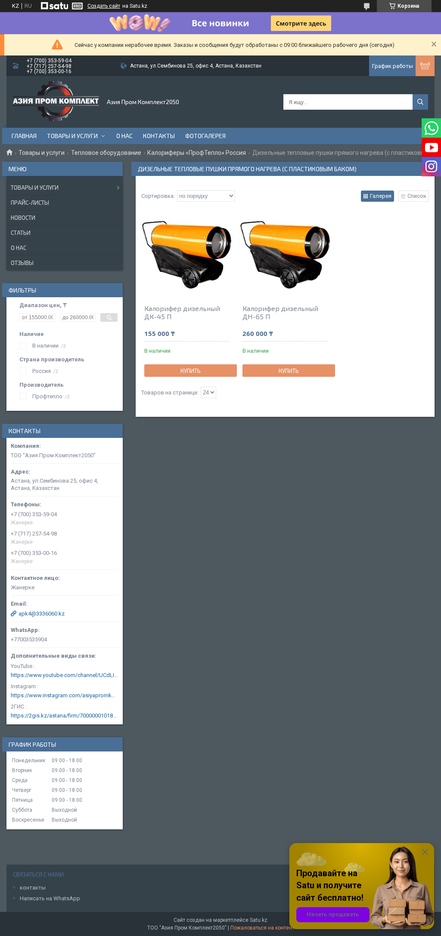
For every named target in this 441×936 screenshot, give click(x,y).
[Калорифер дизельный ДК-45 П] (186, 255)
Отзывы (22, 262)
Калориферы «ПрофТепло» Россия (196, 152)
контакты (33, 887)
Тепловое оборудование (106, 152)
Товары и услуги (72, 135)
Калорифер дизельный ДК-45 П (182, 312)
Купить (190, 370)
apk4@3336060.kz (42, 613)
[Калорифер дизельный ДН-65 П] (285, 255)
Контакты (159, 135)
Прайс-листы (30, 202)
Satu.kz (258, 920)
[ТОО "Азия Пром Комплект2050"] (56, 101)
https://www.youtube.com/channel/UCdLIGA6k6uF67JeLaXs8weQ (64, 675)
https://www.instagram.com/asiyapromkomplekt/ (64, 695)
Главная (24, 135)
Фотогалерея (205, 135)
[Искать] (420, 102)
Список (416, 196)
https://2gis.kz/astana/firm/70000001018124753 (64, 715)
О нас (124, 135)
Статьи (21, 232)
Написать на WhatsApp (50, 898)
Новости (23, 217)
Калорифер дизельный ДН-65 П (280, 312)
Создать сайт (103, 6)
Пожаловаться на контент (262, 928)
